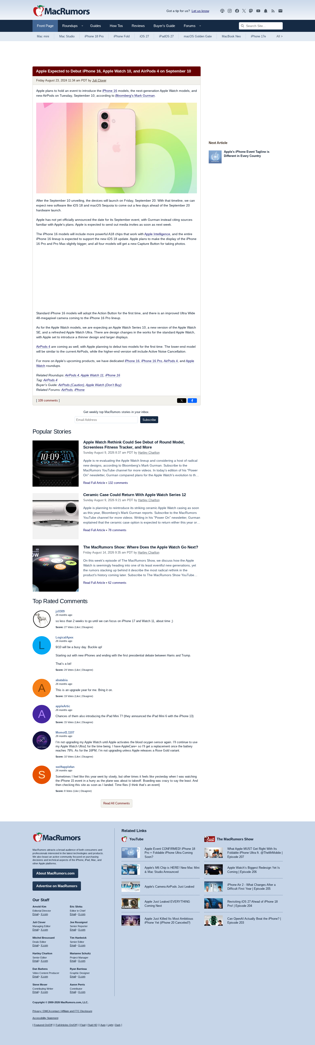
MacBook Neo (231, 36)
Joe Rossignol (78, 922)
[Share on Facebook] (192, 400)
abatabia (62, 680)
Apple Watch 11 (92, 375)
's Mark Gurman (135, 95)
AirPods (67, 390)
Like (77, 627)
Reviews (138, 26)
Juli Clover (99, 80)
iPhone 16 (109, 91)
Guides (95, 26)
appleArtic (63, 706)
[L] (42, 653)
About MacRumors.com (55, 873)
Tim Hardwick (78, 937)
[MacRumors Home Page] (61, 11)
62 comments (117, 582)
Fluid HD (92, 1025)
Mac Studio (66, 36)
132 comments (118, 483)
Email (36, 914)
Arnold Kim (39, 906)
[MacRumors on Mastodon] (251, 11)
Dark (118, 1025)
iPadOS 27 (166, 36)
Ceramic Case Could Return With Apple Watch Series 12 (134, 495)
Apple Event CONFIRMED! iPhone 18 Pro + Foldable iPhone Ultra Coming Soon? (170, 853)
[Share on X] (181, 400)
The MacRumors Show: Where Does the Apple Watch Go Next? (140, 547)
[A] (42, 696)
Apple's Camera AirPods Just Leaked (169, 886)
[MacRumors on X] (244, 11)
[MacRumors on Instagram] (229, 11)
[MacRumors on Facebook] (237, 11)
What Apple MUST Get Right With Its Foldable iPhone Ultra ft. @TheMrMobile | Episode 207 (254, 853)
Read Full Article (94, 483)
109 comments (48, 400)
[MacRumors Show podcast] (222, 11)
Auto (103, 1025)
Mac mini (43, 36)
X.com (44, 914)
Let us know (200, 11)
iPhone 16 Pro (151, 361)
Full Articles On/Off (66, 1025)
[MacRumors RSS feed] (273, 11)
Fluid (83, 1025)
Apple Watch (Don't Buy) (104, 385)
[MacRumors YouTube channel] (258, 11)
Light (110, 1025)
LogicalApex (64, 637)
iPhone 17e (258, 36)
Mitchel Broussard (44, 937)
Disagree (87, 627)
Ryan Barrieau (78, 968)
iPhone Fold (122, 36)
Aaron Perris (77, 984)
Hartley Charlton (149, 452)
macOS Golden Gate (198, 36)
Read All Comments (116, 803)
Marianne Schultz (80, 953)
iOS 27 (144, 36)
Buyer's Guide (164, 26)
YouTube (136, 839)
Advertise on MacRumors (56, 886)
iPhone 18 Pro (94, 36)
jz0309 (60, 611)
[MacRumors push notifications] (265, 11)
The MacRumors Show (235, 839)
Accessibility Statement (45, 1018)
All (279, 36)
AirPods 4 (43, 346)
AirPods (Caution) (71, 385)
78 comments (117, 530)
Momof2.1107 (65, 732)
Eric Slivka (76, 906)
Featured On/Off (43, 1025)
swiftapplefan (65, 767)
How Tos (116, 26)
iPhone (79, 390)
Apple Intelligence (157, 234)
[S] (42, 783)
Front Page (45, 26)
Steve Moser (40, 984)
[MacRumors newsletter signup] (280, 11)
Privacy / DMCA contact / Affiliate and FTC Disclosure (62, 1011)
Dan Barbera (40, 968)
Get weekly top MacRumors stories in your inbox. (116, 412)
